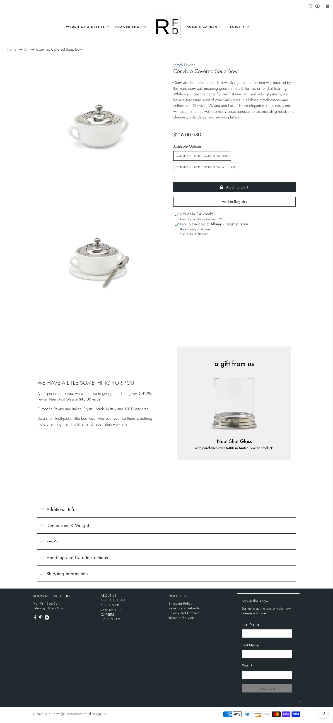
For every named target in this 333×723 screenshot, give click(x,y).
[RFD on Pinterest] (41, 619)
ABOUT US (108, 595)
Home (12, 49)
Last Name (250, 645)
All (26, 49)
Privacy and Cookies (184, 613)
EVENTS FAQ (111, 619)
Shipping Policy (180, 603)
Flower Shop (128, 27)
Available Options (187, 146)
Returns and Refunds (184, 608)
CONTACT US (111, 610)
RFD (47, 713)
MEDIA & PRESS (112, 605)
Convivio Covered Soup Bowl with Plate (206, 167)
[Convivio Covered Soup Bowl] (98, 127)
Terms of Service (181, 617)
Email (247, 666)
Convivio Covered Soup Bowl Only (202, 156)
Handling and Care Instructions (77, 557)
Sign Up (267, 688)
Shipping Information (67, 573)
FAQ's (52, 541)
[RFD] (166, 26)
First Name (250, 624)
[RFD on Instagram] (46, 619)
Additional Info (60, 509)
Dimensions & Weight (67, 525)
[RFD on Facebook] (35, 619)
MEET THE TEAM (113, 600)
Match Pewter (184, 65)
